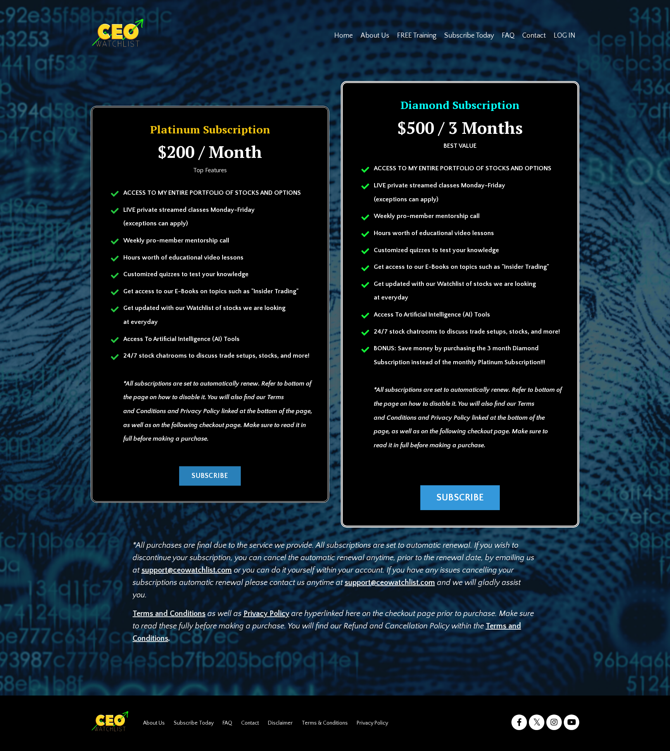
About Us (375, 36)
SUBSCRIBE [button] (210, 476)
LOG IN (564, 36)
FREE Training (417, 36)
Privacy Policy (266, 613)
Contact (534, 36)
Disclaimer (280, 723)
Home (343, 36)
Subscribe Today (469, 36)
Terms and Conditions (169, 613)
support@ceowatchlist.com (187, 570)
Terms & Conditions (325, 723)
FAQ (508, 36)
